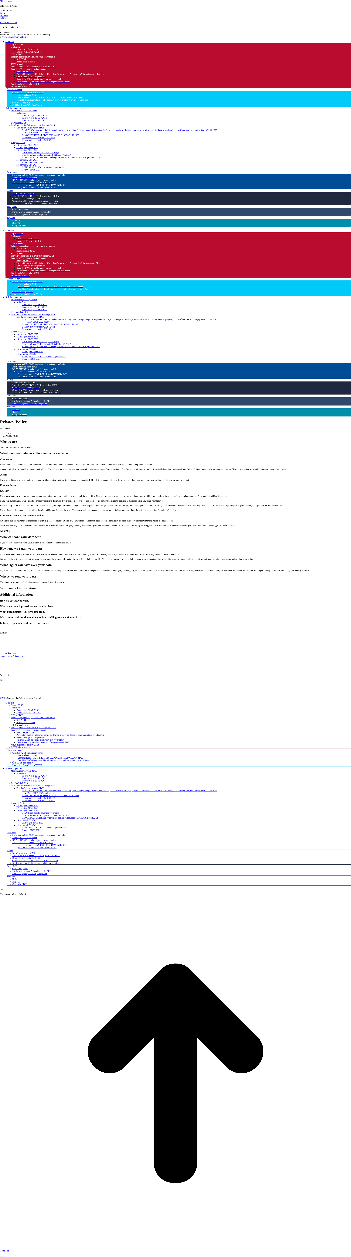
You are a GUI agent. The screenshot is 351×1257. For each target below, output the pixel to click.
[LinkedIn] (30, 629)
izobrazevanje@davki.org (11, 656)
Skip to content (6, 1)
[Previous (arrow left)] (1, 1256)
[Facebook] (15, 629)
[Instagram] (23, 629)
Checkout (13, 22)
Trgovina (4, 15)
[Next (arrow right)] (4, 1256)
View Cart (4, 22)
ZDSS (2, 698)
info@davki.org (9, 653)
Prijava (3, 13)
